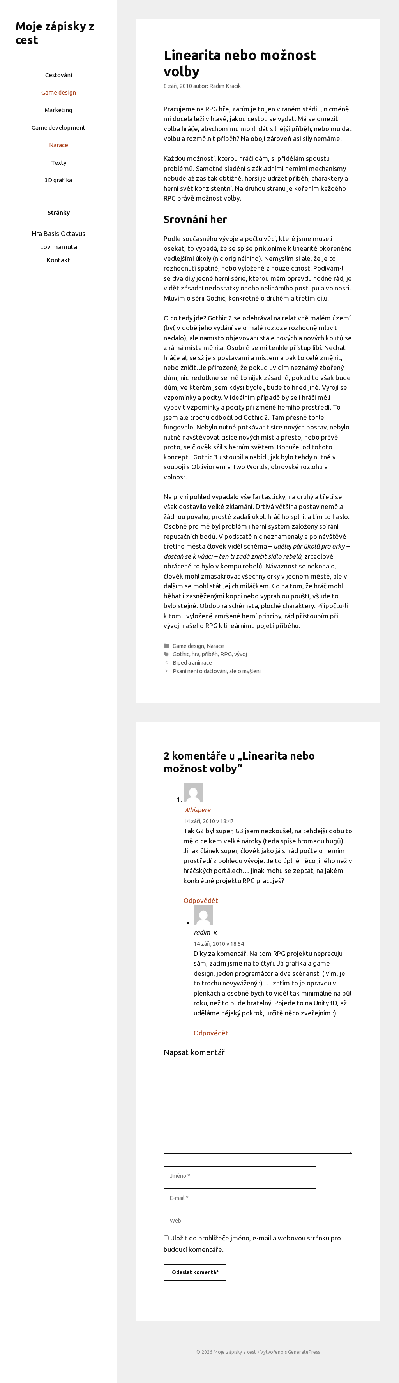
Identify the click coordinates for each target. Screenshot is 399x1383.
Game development (58, 127)
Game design (58, 92)
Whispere (197, 809)
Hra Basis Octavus (58, 233)
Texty (58, 162)
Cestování (58, 75)
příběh (210, 654)
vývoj (240, 654)
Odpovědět (201, 900)
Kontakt (59, 260)
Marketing (58, 110)
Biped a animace (192, 663)
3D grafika (58, 180)
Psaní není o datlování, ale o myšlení (217, 671)
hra (196, 654)
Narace (58, 145)
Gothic (181, 654)
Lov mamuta (58, 246)
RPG (226, 654)
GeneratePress (304, 1352)
